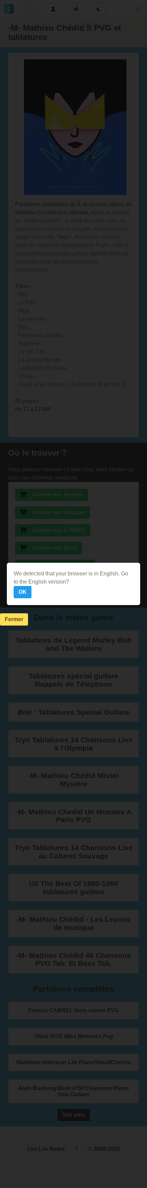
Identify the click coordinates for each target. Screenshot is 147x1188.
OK (22, 592)
